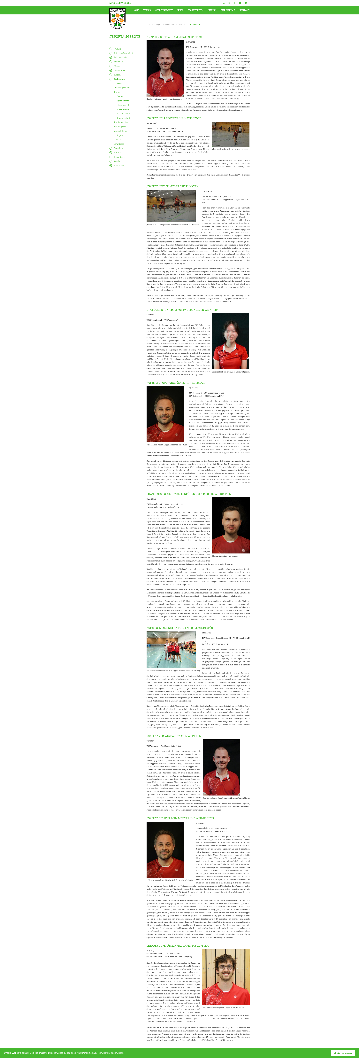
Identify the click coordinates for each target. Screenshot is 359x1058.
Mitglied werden (120, 2)
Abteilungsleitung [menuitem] (122, 87)
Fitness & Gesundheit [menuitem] (123, 53)
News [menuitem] (119, 83)
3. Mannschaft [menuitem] (123, 113)
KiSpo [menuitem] (180, 10)
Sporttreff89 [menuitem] (195, 10)
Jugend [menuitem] (120, 135)
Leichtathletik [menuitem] (120, 57)
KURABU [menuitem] (212, 10)
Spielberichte (181, 24)
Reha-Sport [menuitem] (119, 157)
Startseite (117, 18)
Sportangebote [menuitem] (164, 10)
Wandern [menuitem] (118, 148)
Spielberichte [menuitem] (123, 100)
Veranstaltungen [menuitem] (121, 131)
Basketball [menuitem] (119, 165)
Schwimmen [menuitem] (120, 70)
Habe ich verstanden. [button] (343, 1053)
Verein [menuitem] (147, 10)
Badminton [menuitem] (119, 79)
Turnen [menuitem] (117, 48)
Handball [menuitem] (118, 61)
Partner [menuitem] (117, 139)
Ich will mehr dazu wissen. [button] (111, 1053)
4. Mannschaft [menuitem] (123, 118)
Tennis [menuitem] (117, 66)
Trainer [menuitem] (117, 92)
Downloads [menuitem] (119, 144)
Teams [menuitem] (120, 96)
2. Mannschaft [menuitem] (123, 109)
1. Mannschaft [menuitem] (123, 105)
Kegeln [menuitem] (117, 74)
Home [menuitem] (136, 10)
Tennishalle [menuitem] (228, 10)
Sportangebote (158, 24)
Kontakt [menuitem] (244, 10)
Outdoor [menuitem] (118, 161)
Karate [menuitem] (117, 152)
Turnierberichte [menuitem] (121, 122)
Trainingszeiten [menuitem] (121, 126)
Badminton (169, 24)
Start (148, 24)
